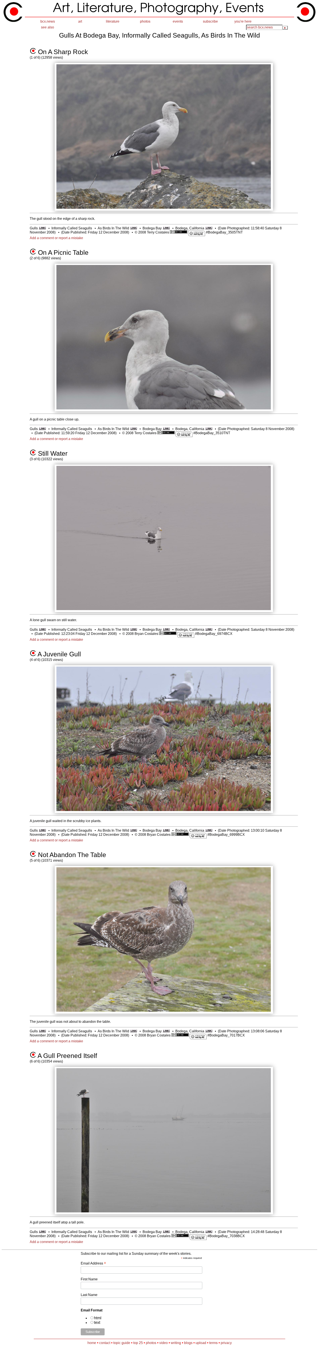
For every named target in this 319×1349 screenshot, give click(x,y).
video (163, 1343)
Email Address (93, 1263)
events (178, 21)
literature (112, 21)
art (80, 21)
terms (213, 1343)
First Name (89, 1279)
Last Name (89, 1295)
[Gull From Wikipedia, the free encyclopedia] (42, 228)
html (97, 1318)
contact (104, 1343)
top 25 (138, 1343)
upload (201, 1343)
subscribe (210, 21)
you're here (243, 21)
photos (145, 21)
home (91, 1343)
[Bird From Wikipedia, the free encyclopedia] (133, 228)
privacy (226, 1343)
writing (176, 1343)
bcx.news (47, 21)
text (97, 1322)
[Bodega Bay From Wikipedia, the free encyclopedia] (166, 228)
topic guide (121, 1343)
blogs (188, 1343)
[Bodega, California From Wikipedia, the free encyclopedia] (208, 228)
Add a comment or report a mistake (56, 238)
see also (47, 27)
